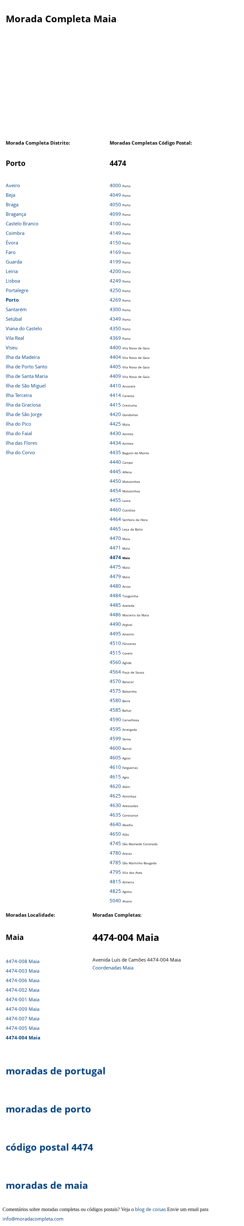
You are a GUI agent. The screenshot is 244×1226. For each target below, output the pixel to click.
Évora (12, 242)
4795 (115, 872)
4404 (115, 357)
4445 (115, 471)
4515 (115, 652)
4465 (115, 528)
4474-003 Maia (22, 971)
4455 (115, 500)
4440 (115, 462)
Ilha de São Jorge (24, 414)
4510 (115, 643)
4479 (115, 576)
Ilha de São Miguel (26, 385)
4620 (115, 786)
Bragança (16, 214)
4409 (115, 376)
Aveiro (13, 185)
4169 (115, 252)
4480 (115, 586)
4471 (115, 548)
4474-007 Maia (22, 1018)
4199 (115, 261)
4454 (115, 490)
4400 (115, 347)
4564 (115, 671)
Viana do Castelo (24, 328)
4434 (115, 443)
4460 (115, 509)
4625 (115, 795)
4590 (115, 719)
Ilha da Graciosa (23, 404)
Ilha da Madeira (23, 357)
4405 (115, 366)
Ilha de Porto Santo (26, 366)
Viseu (11, 347)
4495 (115, 633)
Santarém (16, 309)
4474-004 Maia (23, 1037)
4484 (115, 595)
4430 (115, 433)
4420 (115, 414)
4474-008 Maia (22, 961)
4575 (115, 691)
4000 (115, 185)
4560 (115, 662)
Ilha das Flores (21, 443)
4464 (115, 519)
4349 (115, 319)
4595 (115, 729)
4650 (115, 834)
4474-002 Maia (22, 990)
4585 (115, 710)
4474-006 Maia (22, 980)
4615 (115, 776)
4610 (115, 767)
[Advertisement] (120, 85)
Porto (12, 300)
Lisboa (13, 280)
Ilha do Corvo (20, 452)
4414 (115, 395)
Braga (12, 204)
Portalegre (17, 290)
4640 (115, 824)
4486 (115, 614)
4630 (115, 805)
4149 (115, 233)
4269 (115, 300)
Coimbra (15, 233)
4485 (115, 605)
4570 (115, 681)
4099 (115, 214)
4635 (115, 815)
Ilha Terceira (19, 395)
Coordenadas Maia (112, 967)
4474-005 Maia (22, 1028)
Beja (10, 195)
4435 (115, 452)
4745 (115, 843)
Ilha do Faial (19, 433)
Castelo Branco (22, 223)
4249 (115, 280)
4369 (115, 338)
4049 (115, 195)
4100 (115, 223)
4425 (115, 424)
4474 (115, 557)
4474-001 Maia (22, 999)
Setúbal (14, 319)
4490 (115, 624)
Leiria (12, 271)
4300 (115, 309)
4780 (115, 853)
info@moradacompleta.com (33, 1219)
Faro (11, 252)
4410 (115, 385)
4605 (115, 757)
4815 (115, 881)
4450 (115, 481)
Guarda (14, 261)
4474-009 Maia (22, 1009)
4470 (115, 538)
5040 (115, 900)
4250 (115, 290)
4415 (115, 404)
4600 (115, 748)
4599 (115, 738)
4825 (115, 891)
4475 (115, 567)
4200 (115, 271)
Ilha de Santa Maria (27, 376)
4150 (115, 242)
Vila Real (15, 338)
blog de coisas (150, 1209)
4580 (115, 700)
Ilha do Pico (18, 424)
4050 (115, 204)
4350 (115, 328)
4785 (115, 862)
